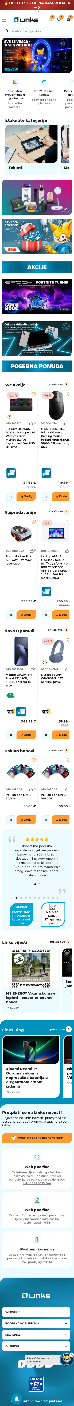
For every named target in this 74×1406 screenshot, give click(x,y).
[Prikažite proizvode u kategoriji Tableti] (31, 150)
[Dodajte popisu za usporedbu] (10, 496)
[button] (16, 898)
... (37, 879)
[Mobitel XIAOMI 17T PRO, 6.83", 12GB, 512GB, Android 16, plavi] (21, 689)
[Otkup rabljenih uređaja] (37, 338)
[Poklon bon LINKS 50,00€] (21, 791)
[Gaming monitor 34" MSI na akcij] (37, 55)
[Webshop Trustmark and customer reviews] (36, 1384)
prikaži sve (55, 384)
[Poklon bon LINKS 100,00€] (56, 791)
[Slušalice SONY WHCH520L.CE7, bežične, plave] (56, 689)
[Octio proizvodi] (37, 197)
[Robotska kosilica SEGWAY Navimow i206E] (21, 569)
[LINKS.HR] (16, 1398)
